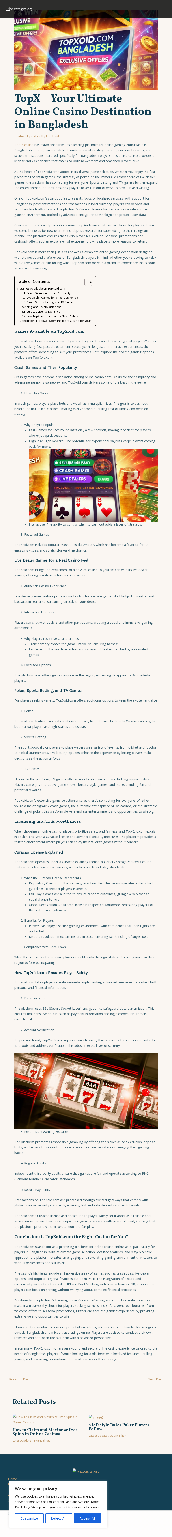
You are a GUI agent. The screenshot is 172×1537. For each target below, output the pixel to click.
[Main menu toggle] (161, 9)
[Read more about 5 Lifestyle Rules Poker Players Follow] (96, 1417)
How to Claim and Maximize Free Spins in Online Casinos (45, 1432)
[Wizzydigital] (19, 9)
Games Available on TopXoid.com (42, 288)
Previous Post (17, 1379)
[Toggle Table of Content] (86, 282)
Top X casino (24, 144)
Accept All (88, 1518)
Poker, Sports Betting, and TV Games (50, 302)
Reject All (59, 1518)
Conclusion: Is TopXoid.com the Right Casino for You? (55, 321)
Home (12, 1479)
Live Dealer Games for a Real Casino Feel (52, 297)
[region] (58, 1504)
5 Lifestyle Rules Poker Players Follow (119, 1427)
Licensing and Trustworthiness (40, 307)
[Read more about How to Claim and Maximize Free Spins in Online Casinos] (48, 1419)
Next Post (157, 1379)
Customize (29, 1518)
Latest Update (27, 136)
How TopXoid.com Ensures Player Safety (52, 316)
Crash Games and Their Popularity (48, 293)
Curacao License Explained (43, 311)
